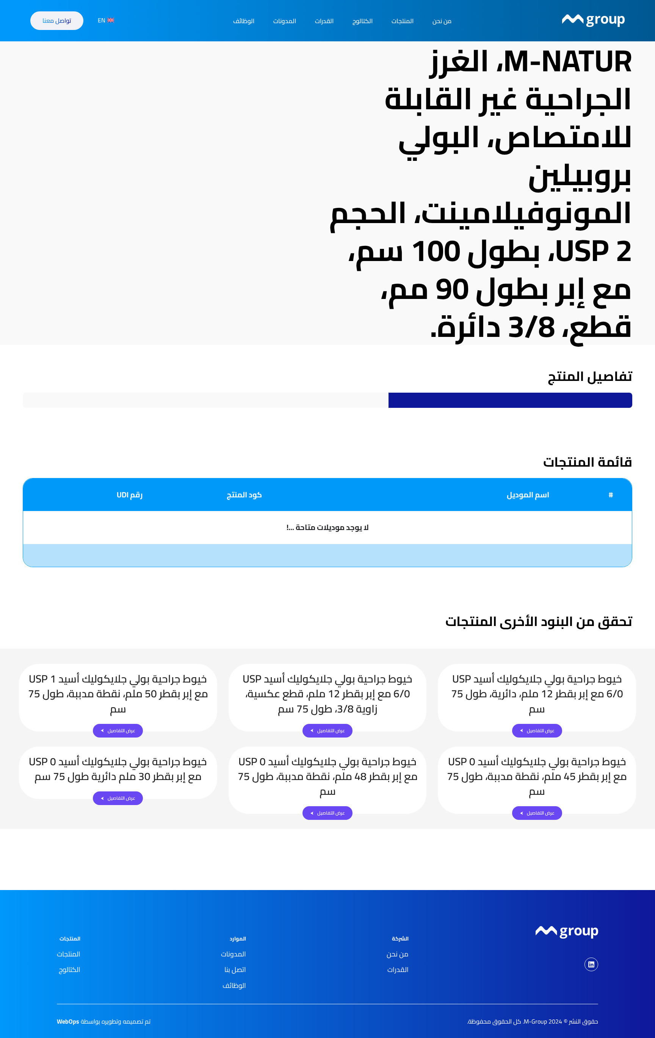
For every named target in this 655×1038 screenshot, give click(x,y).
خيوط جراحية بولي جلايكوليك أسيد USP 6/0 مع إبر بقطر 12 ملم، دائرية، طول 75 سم (537, 693)
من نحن (441, 21)
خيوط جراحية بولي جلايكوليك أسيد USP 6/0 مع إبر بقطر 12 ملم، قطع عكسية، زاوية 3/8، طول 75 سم (327, 693)
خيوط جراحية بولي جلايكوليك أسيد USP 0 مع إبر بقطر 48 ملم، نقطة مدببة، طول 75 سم (328, 776)
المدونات (284, 21)
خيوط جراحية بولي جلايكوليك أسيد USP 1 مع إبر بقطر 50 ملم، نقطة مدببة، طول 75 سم (118, 693)
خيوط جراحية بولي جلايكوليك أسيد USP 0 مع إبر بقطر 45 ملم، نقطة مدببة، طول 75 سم (537, 776)
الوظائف (243, 21)
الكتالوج (363, 21)
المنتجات (403, 21)
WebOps (68, 1021)
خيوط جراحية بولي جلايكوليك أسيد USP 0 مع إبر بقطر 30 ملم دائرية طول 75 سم (118, 769)
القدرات (324, 21)
